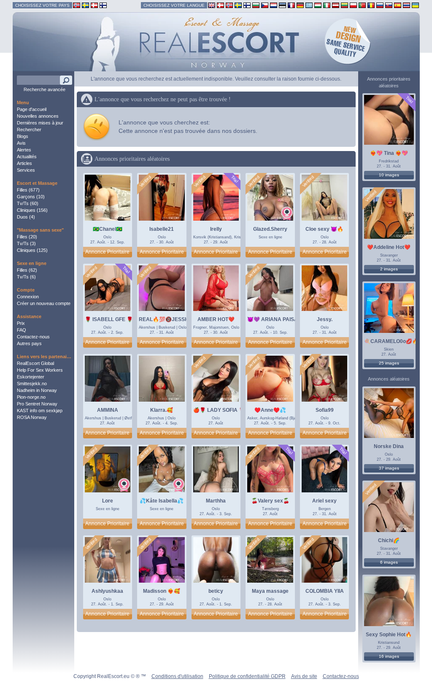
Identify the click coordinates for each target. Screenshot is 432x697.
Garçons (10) (31, 196)
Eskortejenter (30, 376)
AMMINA (107, 410)
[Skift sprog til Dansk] (220, 5)
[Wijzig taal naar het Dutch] (273, 5)
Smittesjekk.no (32, 383)
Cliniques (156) (32, 210)
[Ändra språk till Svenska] (238, 5)
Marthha (216, 501)
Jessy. (324, 319)
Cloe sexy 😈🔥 (324, 229)
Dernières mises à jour (40, 122)
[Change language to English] (211, 5)
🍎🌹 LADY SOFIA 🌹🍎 (222, 410)
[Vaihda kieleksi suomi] (247, 5)
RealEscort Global (35, 363)
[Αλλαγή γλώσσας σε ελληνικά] (309, 5)
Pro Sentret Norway (37, 403)
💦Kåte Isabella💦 (162, 501)
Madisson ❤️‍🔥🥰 (161, 591)
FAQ (21, 329)
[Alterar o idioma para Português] (362, 5)
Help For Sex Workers (40, 370)
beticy (215, 591)
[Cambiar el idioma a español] (397, 5)
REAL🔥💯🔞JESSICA (166, 319)
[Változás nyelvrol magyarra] (317, 5)
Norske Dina (389, 446)
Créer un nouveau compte (43, 303)
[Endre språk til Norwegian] (229, 5)
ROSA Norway (32, 417)
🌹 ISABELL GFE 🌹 (109, 319)
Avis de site (304, 676)
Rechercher (29, 129)
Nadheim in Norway (37, 390)
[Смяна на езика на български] (255, 5)
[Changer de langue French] (291, 5)
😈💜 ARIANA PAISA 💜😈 (279, 319)
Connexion (28, 296)
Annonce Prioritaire (107, 252)
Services (26, 170)
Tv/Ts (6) (26, 276)
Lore (107, 501)
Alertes (24, 149)
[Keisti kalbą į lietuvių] (344, 5)
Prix (21, 323)
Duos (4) (26, 216)
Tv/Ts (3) (26, 243)
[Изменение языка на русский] (379, 5)
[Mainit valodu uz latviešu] (335, 5)
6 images (389, 562)
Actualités (27, 156)
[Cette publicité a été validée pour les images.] (145, 181)
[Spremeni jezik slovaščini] (388, 5)
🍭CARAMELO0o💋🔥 (391, 341)
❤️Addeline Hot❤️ (388, 247)
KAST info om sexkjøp (39, 410)
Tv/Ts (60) (27, 203)
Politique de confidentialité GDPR (247, 676)
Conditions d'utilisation (177, 676)
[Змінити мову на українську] (415, 5)
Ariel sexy (324, 501)
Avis (21, 143)
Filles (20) (27, 236)
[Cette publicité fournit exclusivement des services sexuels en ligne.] (287, 213)
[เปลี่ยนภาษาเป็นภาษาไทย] (406, 5)
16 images (389, 656)
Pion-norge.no (31, 397)
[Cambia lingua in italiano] (326, 5)
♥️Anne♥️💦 (270, 410)
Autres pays (29, 343)
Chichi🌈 (389, 540)
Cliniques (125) (32, 250)
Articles (24, 163)
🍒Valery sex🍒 (270, 501)
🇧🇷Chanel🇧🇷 (107, 229)
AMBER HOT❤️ (216, 319)
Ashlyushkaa (107, 591)
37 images (389, 468)
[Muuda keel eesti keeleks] (282, 5)
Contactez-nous (33, 336)
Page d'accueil (31, 109)
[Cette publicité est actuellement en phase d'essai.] (234, 179)
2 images (389, 269)
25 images (389, 363)
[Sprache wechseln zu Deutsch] (300, 5)
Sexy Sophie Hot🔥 (389, 635)
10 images (389, 175)
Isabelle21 (161, 229)
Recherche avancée (44, 89)
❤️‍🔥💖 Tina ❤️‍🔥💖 (389, 153)
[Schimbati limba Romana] (371, 5)
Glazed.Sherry (270, 229)
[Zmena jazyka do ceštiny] (264, 5)
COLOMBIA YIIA (324, 591)
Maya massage (270, 591)
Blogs (22, 136)
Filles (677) (28, 189)
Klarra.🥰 (161, 410)
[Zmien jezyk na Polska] (353, 5)
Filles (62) (27, 270)
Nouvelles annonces (38, 116)
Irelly (216, 229)
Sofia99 (325, 410)
